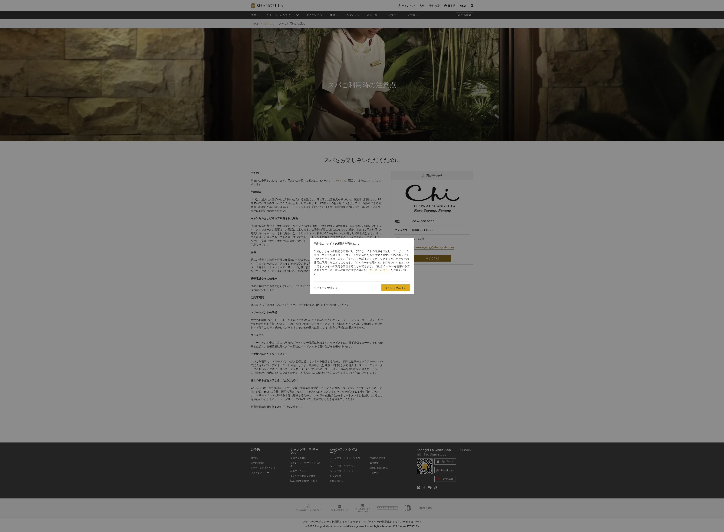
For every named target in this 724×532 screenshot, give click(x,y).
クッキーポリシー (379, 270)
